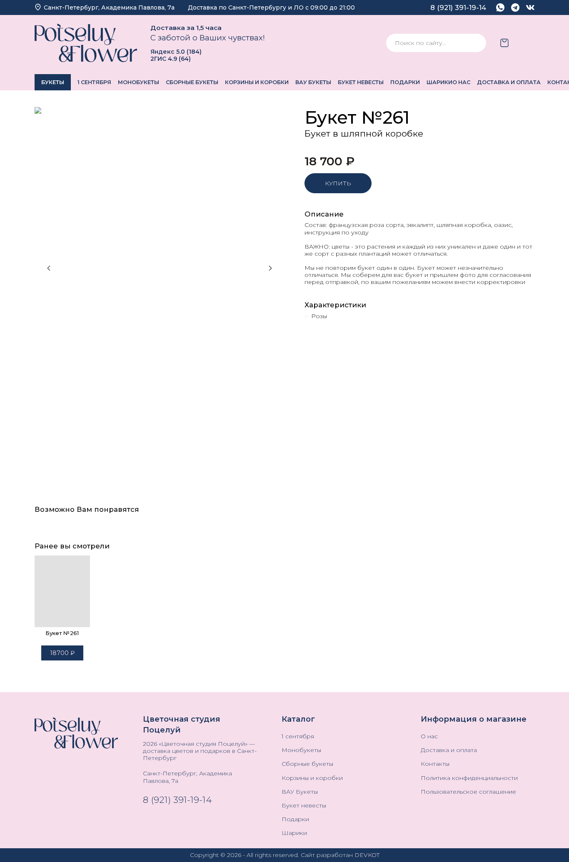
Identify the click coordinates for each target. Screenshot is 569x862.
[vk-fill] (530, 7)
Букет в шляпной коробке (363, 133)
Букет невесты (361, 82)
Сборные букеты (192, 82)
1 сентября (94, 82)
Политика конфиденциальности (469, 778)
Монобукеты (138, 82)
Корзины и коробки (257, 82)
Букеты (52, 82)
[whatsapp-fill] (500, 7)
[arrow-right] (270, 268)
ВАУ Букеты (313, 82)
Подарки (405, 82)
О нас (461, 82)
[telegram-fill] (515, 7)
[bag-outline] (504, 43)
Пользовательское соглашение (468, 791)
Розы (319, 316)
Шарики (439, 82)
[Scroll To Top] (550, 843)
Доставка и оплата (509, 82)
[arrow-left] (48, 268)
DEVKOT (366, 855)
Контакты (435, 763)
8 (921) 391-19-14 (177, 799)
